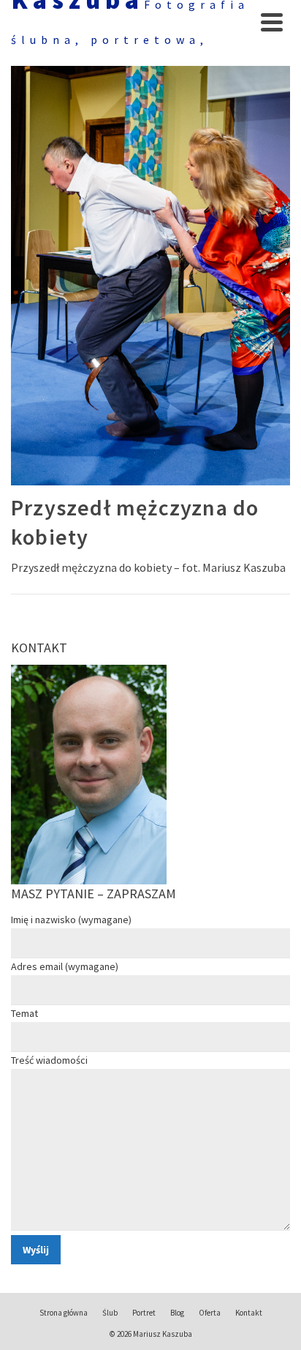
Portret (144, 1313)
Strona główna (63, 1313)
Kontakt (248, 1313)
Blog (177, 1313)
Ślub (110, 1313)
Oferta (210, 1313)
